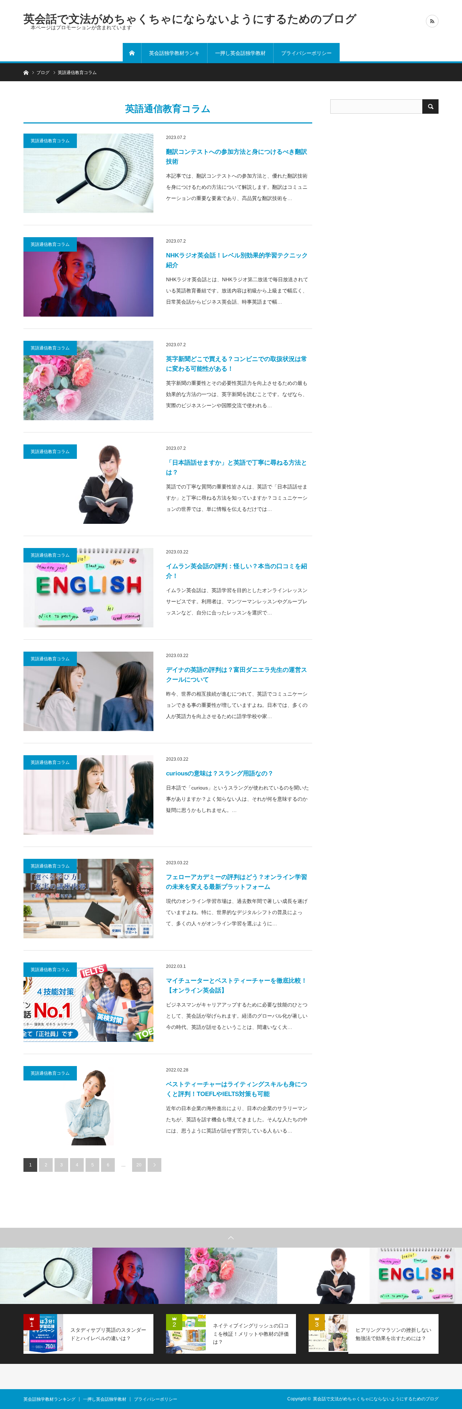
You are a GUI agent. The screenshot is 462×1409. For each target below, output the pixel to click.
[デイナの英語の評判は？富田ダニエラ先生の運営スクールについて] (88, 691)
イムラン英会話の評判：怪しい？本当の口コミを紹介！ (236, 571)
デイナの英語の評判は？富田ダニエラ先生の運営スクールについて (236, 674)
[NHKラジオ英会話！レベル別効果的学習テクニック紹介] (88, 277)
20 (138, 1164)
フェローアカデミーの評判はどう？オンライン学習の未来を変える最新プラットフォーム (236, 882)
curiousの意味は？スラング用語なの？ (220, 773)
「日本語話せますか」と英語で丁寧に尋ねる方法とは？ (236, 467)
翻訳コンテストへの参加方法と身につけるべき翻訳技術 (236, 156)
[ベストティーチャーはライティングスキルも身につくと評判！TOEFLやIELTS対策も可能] (88, 1105)
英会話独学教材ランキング (174, 56)
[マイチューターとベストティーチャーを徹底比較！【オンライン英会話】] (88, 1002)
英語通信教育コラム (50, 140)
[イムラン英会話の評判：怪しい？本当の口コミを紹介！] (88, 587)
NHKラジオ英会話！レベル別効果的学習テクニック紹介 (237, 260)
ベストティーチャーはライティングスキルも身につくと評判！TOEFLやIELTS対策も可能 (236, 1089)
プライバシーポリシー (306, 53)
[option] (46, 1276)
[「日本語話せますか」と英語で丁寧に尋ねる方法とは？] (88, 484)
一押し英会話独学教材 (240, 53)
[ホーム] (132, 53)
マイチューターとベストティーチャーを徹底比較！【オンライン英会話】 (236, 985)
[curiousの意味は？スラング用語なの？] (88, 795)
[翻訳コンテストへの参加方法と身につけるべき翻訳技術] (88, 173)
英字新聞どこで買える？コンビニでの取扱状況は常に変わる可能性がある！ (236, 364)
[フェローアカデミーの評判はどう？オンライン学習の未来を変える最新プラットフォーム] (88, 898)
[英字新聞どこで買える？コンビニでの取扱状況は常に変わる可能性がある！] (88, 380)
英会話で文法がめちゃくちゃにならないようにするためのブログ (190, 18)
